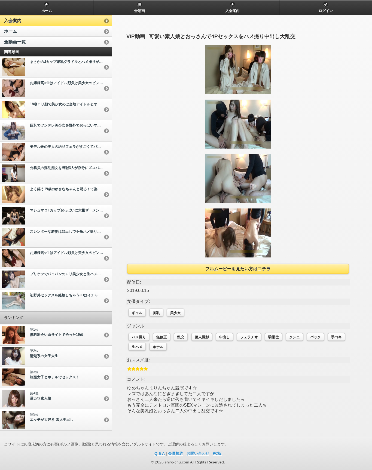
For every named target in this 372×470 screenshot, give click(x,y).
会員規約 (175, 453)
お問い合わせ (198, 453)
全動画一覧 (15, 41)
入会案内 (13, 20)
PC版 (217, 453)
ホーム (10, 31)
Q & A (159, 453)
